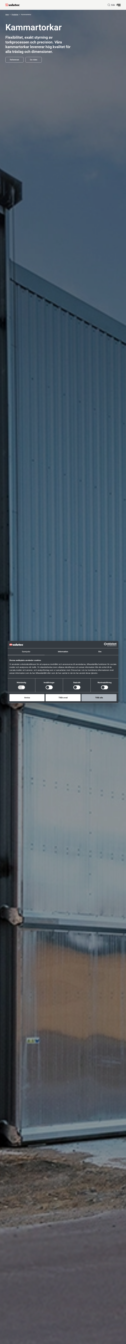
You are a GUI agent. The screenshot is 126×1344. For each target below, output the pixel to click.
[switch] (49, 687)
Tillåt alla (99, 698)
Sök (113, 5)
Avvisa (27, 698)
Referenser (14, 60)
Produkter (15, 14)
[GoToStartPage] (13, 5)
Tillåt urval (63, 698)
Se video (33, 60)
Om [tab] (99, 652)
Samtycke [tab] (26, 652)
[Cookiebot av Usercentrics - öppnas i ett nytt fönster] (106, 644)
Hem (7, 14)
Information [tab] (63, 652)
